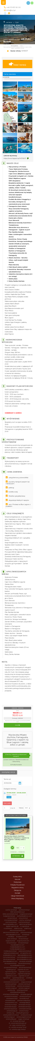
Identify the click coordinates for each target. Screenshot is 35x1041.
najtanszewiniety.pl (24, 951)
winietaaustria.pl (22, 990)
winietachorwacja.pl (11, 996)
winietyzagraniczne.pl (24, 1017)
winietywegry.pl (9, 1017)
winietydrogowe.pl (22, 1013)
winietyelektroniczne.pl (11, 1015)
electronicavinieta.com (17, 930)
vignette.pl (6, 978)
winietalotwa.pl (10, 1000)
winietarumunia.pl (11, 1004)
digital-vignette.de (12, 926)
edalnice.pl (27, 928)
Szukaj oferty (17, 876)
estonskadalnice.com (13, 934)
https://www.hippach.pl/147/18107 (15, 158)
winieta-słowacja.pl (23, 986)
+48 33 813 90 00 (13, 7)
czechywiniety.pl (24, 922)
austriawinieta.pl (24, 910)
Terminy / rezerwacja (19, 65)
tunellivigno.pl (11, 969)
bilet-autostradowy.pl (17, 912)
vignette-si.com (24, 976)
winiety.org (10, 1013)
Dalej (17, 725)
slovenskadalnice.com (24, 959)
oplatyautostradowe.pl (11, 953)
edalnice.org (18, 928)
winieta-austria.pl (10, 984)
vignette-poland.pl (24, 974)
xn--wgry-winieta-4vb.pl (17, 1025)
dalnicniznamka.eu (25, 924)
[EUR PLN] (27, 808)
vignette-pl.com (10, 974)
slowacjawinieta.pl (10, 963)
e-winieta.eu (8, 928)
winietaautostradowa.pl (10, 994)
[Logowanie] (9, 13)
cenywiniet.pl (23, 918)
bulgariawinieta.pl (9, 916)
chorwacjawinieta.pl (10, 920)
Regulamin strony (17, 887)
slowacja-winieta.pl (25, 961)
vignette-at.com (23, 969)
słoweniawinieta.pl (25, 967)
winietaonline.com (11, 1002)
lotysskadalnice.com (17, 945)
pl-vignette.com (26, 953)
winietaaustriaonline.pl (17, 992)
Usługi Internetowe (17, 896)
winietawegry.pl (12, 1011)
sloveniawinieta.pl (9, 959)
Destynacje (17, 882)
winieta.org (11, 990)
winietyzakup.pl (11, 1019)
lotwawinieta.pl (23, 943)
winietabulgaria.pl (26, 994)
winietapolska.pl (24, 1002)
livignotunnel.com (23, 941)
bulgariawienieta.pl (26, 914)
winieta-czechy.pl (24, 984)
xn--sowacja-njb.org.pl (17, 1021)
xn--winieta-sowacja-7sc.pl (17, 1027)
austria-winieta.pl (11, 910)
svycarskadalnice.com (17, 965)
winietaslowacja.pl (10, 1007)
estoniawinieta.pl (26, 932)
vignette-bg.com (11, 972)
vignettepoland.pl (18, 978)
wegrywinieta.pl (26, 982)
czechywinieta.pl (11, 922)
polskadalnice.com (9, 955)
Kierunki (17, 879)
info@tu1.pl (11, 10)
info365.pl (11, 937)
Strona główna (14, 45)
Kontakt (17, 893)
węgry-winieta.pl (23, 1019)
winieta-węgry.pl (24, 988)
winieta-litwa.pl (10, 986)
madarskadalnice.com (17, 947)
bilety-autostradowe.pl (10, 914)
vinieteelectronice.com (11, 982)
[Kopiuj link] (28, 158)
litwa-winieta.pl (12, 939)
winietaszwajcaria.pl (10, 1009)
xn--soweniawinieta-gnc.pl (17, 1023)
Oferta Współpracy (17, 898)
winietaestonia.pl (12, 998)
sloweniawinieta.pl (24, 963)
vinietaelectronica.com (17, 980)
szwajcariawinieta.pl (10, 967)
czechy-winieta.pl (25, 920)
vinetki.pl (29, 978)
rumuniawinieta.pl (9, 957)
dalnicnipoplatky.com (10, 924)
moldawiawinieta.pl (10, 951)
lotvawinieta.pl (11, 943)
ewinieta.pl (25, 934)
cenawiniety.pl (12, 918)
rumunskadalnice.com (24, 957)
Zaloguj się (17, 890)
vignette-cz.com (24, 972)
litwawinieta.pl (23, 939)
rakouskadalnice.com (25, 955)
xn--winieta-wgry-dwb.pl (17, 1029)
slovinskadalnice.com (10, 961)
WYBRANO (16, 856)
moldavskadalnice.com (17, 949)
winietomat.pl (23, 1011)
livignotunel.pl (10, 941)
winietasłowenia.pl (25, 1009)
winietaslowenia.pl (24, 1007)
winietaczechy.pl (25, 996)
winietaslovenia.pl (24, 1004)
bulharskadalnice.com (24, 916)
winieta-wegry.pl (11, 988)
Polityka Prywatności (17, 885)
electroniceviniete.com (11, 932)
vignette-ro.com (11, 976)
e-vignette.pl (24, 926)
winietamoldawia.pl (23, 1000)
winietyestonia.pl (26, 1015)
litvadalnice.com (21, 937)
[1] (22, 848)
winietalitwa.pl (24, 998)
